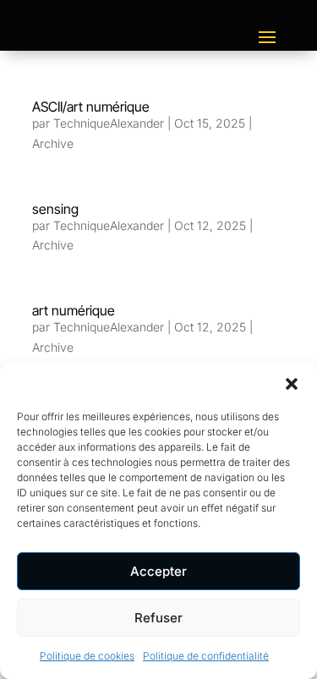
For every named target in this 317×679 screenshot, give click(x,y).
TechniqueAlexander (108, 123)
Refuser (158, 618)
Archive (53, 143)
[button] (291, 383)
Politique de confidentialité (206, 655)
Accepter (158, 571)
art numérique (73, 310)
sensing (55, 208)
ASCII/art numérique (91, 106)
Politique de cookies (87, 655)
